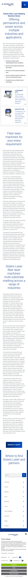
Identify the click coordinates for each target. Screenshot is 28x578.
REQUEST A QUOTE (14, 445)
